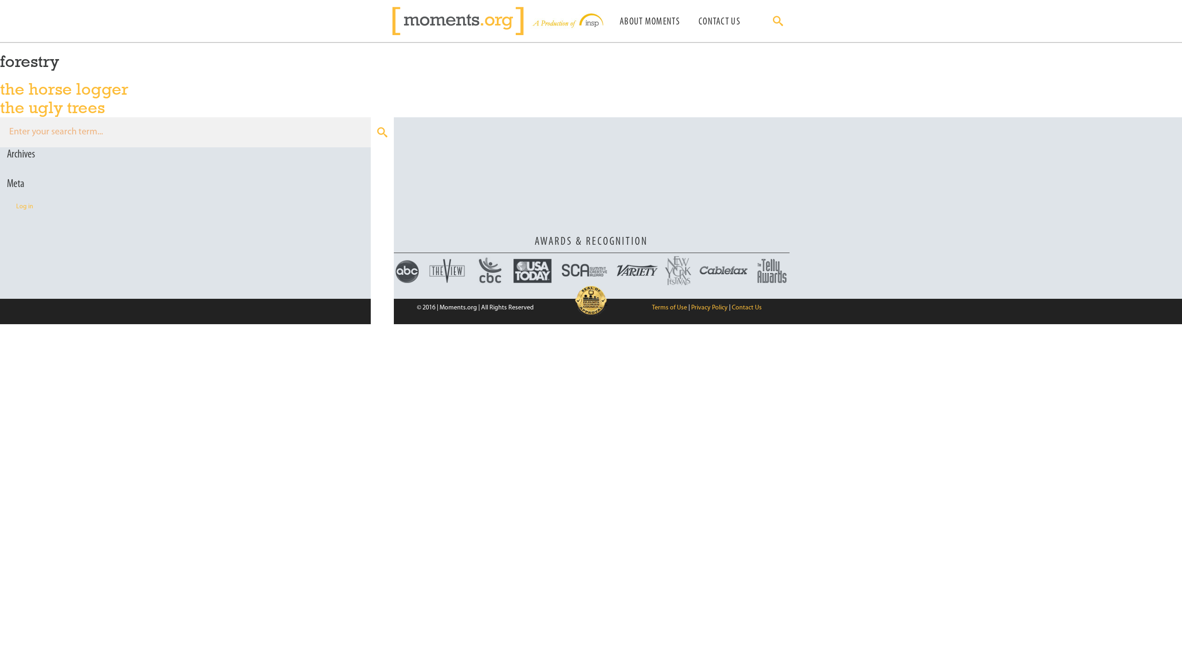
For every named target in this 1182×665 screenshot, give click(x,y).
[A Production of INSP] (567, 21)
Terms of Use (669, 307)
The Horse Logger (64, 88)
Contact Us (720, 22)
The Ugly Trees (52, 107)
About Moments (650, 22)
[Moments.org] (461, 21)
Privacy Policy (709, 307)
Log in (24, 206)
